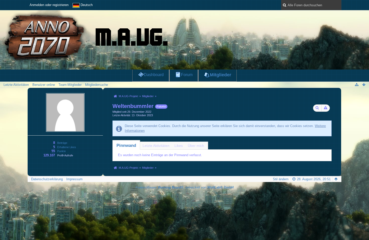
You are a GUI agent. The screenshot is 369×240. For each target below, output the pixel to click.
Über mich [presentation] (196, 146)
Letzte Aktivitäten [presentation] (156, 146)
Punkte (61, 151)
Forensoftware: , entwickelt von (184, 187)
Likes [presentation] (178, 146)
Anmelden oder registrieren (49, 5)
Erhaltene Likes (66, 147)
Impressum (74, 179)
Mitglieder (220, 74)
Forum (187, 75)
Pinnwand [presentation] (126, 145)
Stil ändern (280, 179)
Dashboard (154, 75)
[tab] (126, 145)
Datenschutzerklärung (47, 179)
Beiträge (62, 142)
